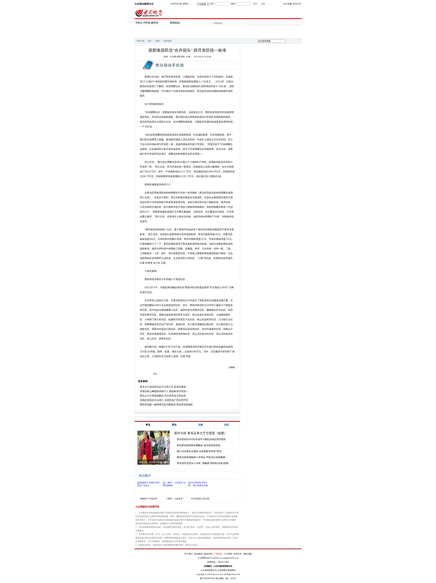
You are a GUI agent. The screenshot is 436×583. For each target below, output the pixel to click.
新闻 (157, 41)
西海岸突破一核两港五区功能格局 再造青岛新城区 (166, 404)
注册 (263, 4)
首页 (149, 41)
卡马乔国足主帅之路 (200, 498)
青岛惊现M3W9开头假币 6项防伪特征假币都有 (201, 439)
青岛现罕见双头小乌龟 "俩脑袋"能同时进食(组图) (203, 463)
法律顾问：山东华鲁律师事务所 (218, 566)
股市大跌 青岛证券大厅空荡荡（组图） (200, 433)
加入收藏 (288, 4)
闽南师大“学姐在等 (148, 498)
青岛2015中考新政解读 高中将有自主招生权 (163, 395)
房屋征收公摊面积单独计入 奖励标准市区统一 (164, 391)
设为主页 (297, 4)
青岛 (148, 424)
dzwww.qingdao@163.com (227, 558)
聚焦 (174, 424)
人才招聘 (228, 554)
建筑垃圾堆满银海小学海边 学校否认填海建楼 (201, 457)
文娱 (200, 424)
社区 (226, 424)
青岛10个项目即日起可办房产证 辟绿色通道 (163, 387)
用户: (212, 4)
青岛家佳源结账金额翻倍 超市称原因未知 (198, 445)
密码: (233, 4)
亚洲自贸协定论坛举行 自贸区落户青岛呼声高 (164, 400)
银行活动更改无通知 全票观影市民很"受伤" (199, 451)
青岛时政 (168, 41)
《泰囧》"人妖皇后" (174, 498)
